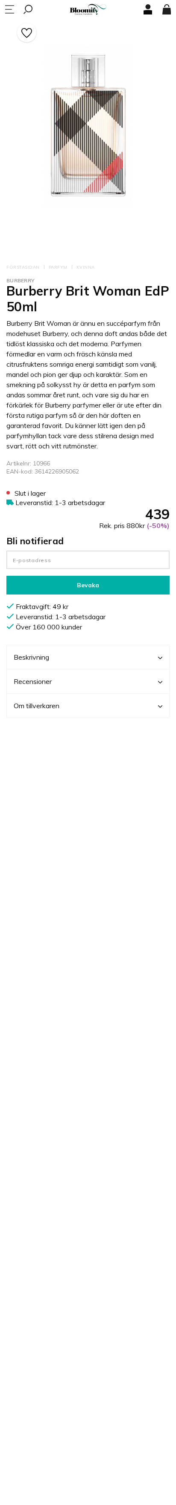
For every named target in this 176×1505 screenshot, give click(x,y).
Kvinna (85, 267)
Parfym (58, 267)
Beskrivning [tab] (31, 657)
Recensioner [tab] (33, 681)
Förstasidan (23, 267)
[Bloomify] (88, 9)
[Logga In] (147, 9)
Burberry (20, 280)
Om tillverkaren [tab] (36, 705)
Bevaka (88, 585)
